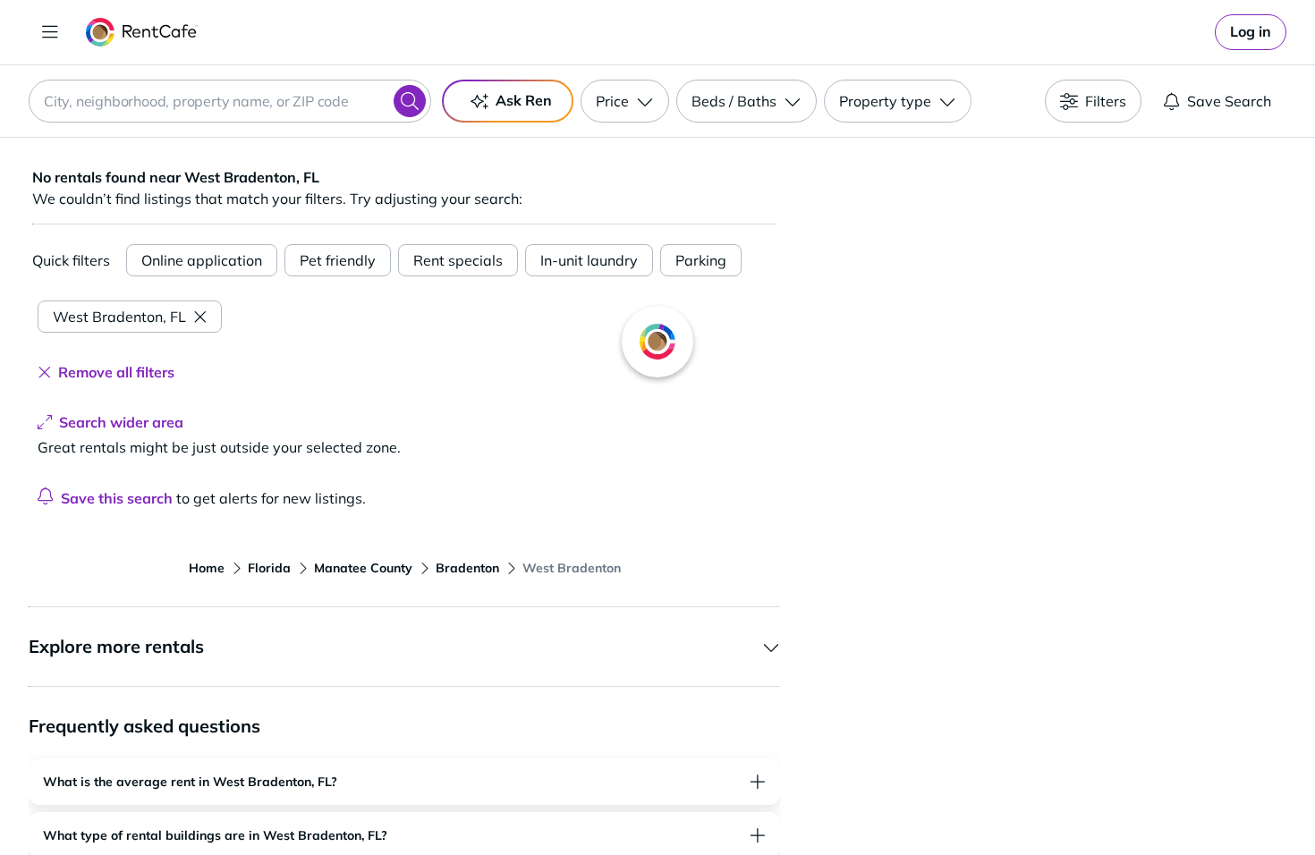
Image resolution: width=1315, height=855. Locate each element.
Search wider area (121, 422)
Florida (269, 568)
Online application (201, 260)
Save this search (117, 498)
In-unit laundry (589, 260)
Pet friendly (338, 260)
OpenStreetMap (1137, 802)
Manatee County (363, 568)
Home (207, 568)
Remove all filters (116, 372)
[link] (1250, 32)
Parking (700, 260)
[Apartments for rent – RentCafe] (142, 32)
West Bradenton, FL (119, 317)
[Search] (410, 101)
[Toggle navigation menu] (50, 32)
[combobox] (230, 101)
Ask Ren (524, 100)
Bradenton (467, 568)
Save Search (1229, 101)
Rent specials (458, 260)
